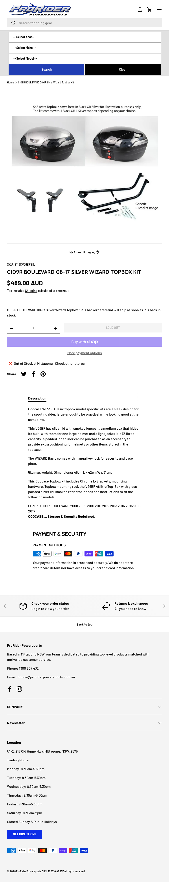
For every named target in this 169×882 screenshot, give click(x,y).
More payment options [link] (84, 353)
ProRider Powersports (28, 871)
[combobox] (84, 22)
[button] (149, 9)
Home (10, 82)
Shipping (31, 291)
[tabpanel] (84, 462)
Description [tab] (37, 398)
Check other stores (70, 363)
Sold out (113, 328)
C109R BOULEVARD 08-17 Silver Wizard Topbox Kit (46, 82)
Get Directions (24, 834)
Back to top (84, 624)
